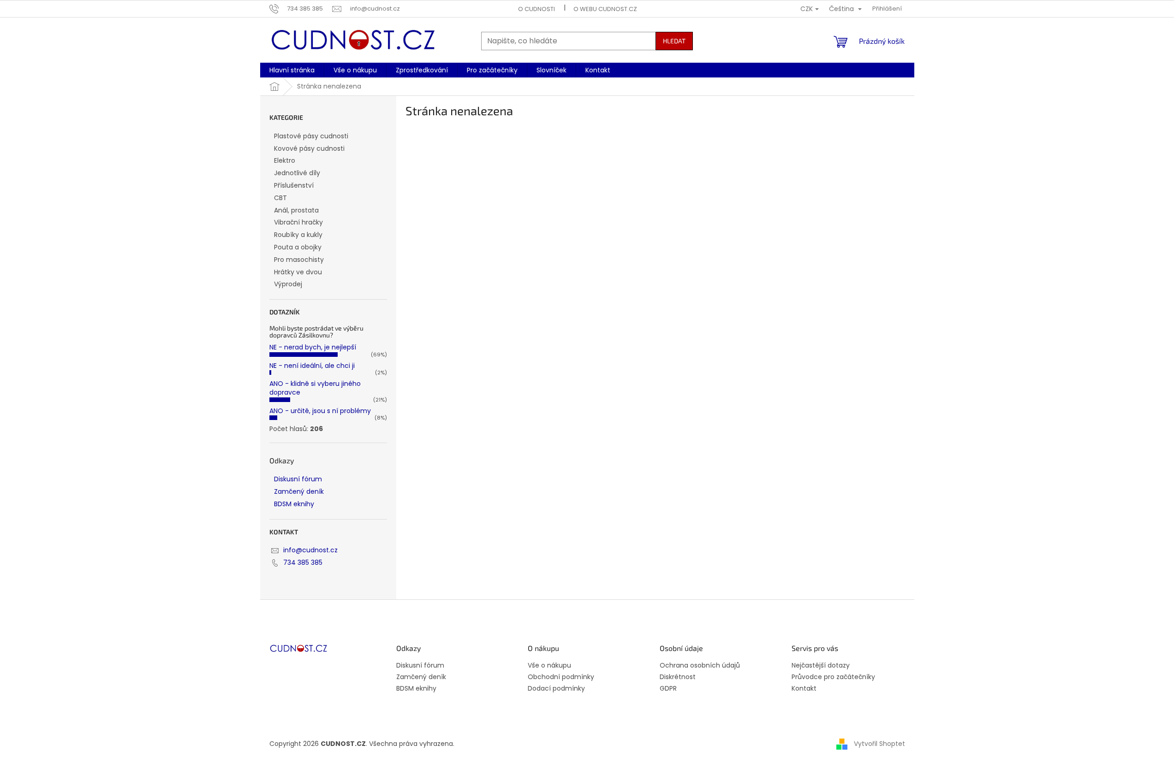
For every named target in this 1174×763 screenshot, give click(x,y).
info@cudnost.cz (310, 550)
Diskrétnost (678, 677)
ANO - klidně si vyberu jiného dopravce (315, 388)
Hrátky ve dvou (298, 272)
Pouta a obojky (298, 247)
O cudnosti (536, 9)
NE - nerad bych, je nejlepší (312, 347)
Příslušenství (294, 185)
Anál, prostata (296, 210)
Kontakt (804, 688)
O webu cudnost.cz (605, 9)
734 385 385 (302, 562)
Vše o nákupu (549, 665)
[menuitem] (292, 70)
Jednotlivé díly (297, 172)
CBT (280, 197)
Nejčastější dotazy (821, 665)
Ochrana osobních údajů (700, 665)
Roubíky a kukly (298, 234)
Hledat (674, 41)
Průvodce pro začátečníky (833, 677)
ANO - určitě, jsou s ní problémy (320, 410)
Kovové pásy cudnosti (309, 148)
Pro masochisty (299, 259)
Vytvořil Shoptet (879, 743)
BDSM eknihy (294, 504)
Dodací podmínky (556, 688)
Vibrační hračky (298, 222)
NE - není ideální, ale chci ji (312, 365)
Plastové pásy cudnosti (311, 136)
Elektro (284, 160)
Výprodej (288, 284)
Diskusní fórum (298, 479)
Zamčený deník (299, 491)
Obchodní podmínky (561, 677)
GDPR (668, 688)
